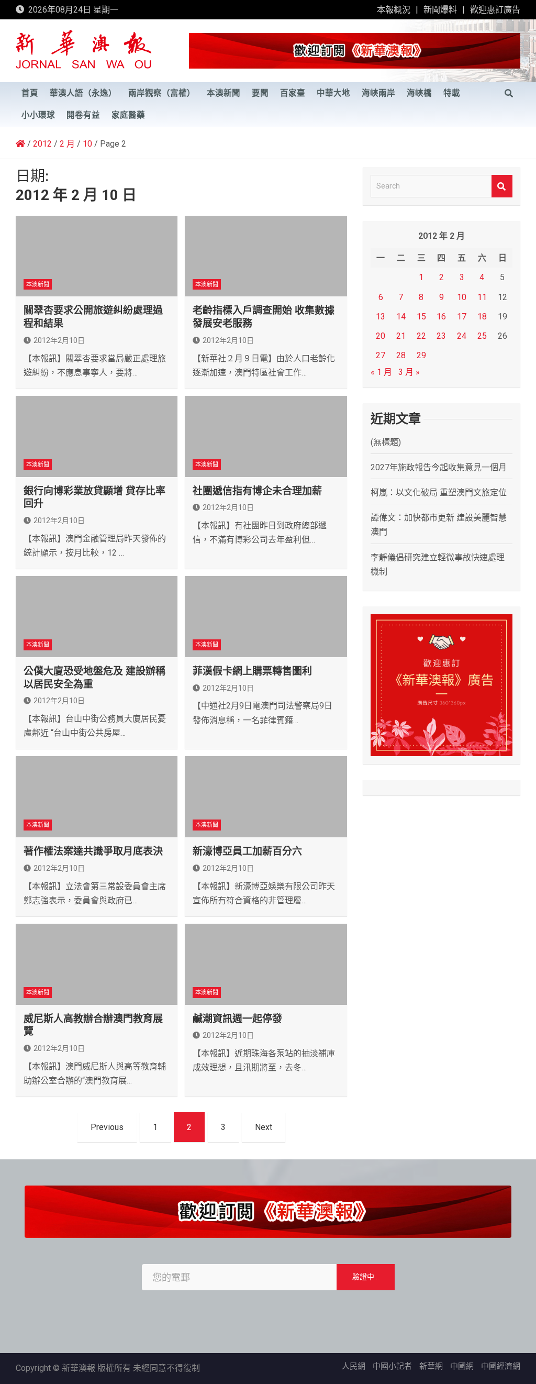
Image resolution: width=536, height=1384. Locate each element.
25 (482, 336)
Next (263, 1127)
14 (401, 317)
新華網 (431, 1366)
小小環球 (38, 115)
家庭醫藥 (128, 115)
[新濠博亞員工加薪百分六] (266, 796)
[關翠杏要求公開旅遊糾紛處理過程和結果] (96, 256)
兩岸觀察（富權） (161, 93)
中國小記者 (392, 1366)
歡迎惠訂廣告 (495, 10)
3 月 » (409, 372)
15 (421, 317)
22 (421, 336)
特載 (451, 93)
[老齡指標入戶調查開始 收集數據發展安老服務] (266, 256)
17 (461, 317)
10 (461, 297)
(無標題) (386, 442)
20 (380, 336)
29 (421, 355)
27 (380, 355)
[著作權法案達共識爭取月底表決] (96, 796)
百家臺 (292, 93)
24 (461, 336)
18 (482, 317)
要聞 (260, 93)
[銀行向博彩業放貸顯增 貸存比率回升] (96, 436)
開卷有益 (83, 115)
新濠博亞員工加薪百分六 (247, 851)
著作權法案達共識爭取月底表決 (93, 851)
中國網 (462, 1366)
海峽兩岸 (378, 93)
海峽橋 (419, 93)
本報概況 (393, 10)
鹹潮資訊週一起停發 (237, 1019)
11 (482, 297)
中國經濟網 (500, 1366)
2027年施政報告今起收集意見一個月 (439, 467)
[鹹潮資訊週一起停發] (266, 964)
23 (441, 336)
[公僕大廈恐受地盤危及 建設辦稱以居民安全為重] (96, 616)
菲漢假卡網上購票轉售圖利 (252, 671)
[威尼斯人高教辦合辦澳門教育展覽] (96, 964)
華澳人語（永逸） (83, 93)
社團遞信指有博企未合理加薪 (257, 491)
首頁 (29, 93)
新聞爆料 (440, 10)
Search (502, 186)
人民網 (353, 1366)
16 (441, 317)
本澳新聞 (223, 93)
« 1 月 (381, 372)
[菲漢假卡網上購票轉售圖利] (266, 616)
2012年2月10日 (59, 340)
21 (401, 336)
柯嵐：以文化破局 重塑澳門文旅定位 (439, 492)
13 (380, 317)
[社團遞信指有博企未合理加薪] (266, 436)
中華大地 (333, 93)
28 (401, 355)
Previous (107, 1127)
